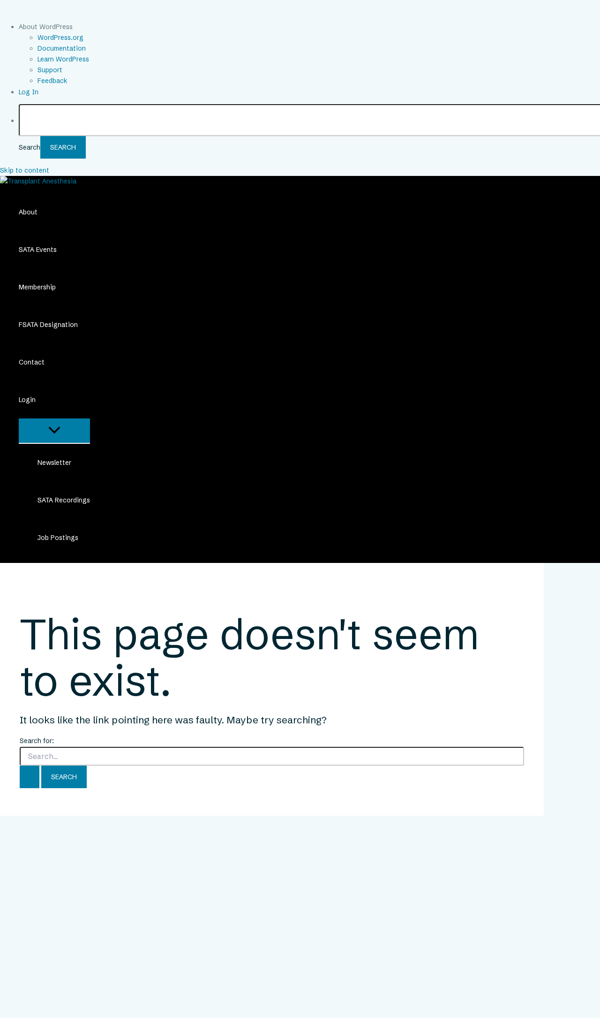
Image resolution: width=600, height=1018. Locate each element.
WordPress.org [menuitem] (60, 37)
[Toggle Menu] (54, 430)
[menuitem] (309, 27)
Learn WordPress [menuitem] (63, 59)
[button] (42, 399)
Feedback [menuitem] (53, 80)
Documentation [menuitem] (62, 48)
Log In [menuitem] (28, 92)
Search (29, 147)
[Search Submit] (29, 777)
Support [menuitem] (50, 70)
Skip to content (24, 170)
